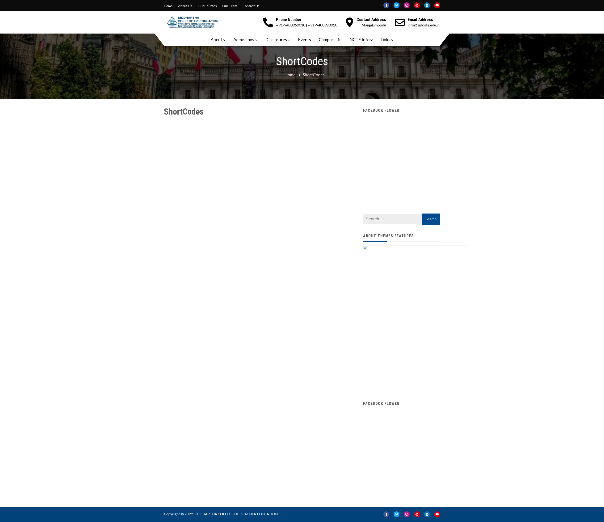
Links (385, 39)
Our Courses (207, 6)
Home (168, 6)
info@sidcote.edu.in (424, 25)
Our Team (229, 6)
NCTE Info (359, 39)
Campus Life (330, 39)
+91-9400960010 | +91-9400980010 (306, 25)
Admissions (243, 39)
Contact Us (251, 6)
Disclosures (276, 39)
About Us (185, 6)
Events (304, 39)
